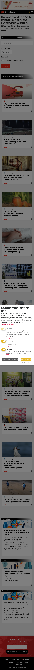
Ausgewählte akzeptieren (10, 359)
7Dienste (9, 338)
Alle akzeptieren (26, 359)
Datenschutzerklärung (8, 324)
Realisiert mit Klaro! (27, 362)
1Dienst (8, 346)
